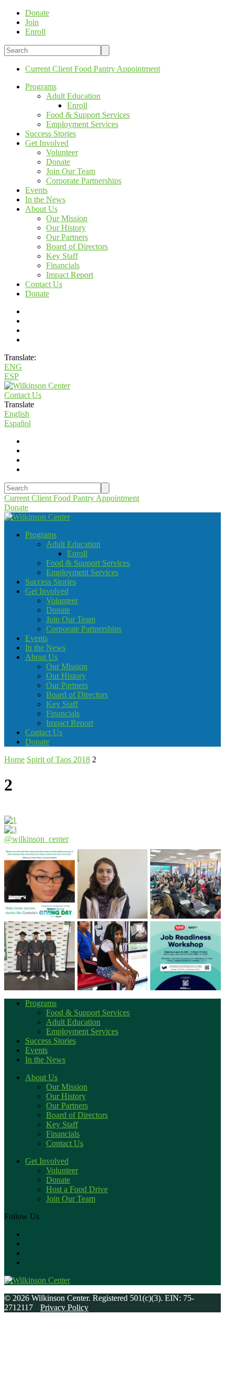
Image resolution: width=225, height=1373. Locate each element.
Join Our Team (70, 171)
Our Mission (66, 218)
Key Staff (62, 255)
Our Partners (67, 237)
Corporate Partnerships (83, 180)
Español (17, 423)
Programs (41, 86)
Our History (66, 227)
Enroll (77, 105)
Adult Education (73, 95)
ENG (13, 366)
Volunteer (62, 152)
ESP (11, 376)
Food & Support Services (88, 114)
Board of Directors (77, 246)
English (16, 413)
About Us (41, 208)
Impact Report (69, 274)
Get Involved (47, 143)
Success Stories (50, 133)
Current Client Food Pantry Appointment (92, 68)
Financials (63, 265)
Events (36, 190)
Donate (58, 161)
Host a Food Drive (77, 1189)
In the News (45, 199)
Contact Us (43, 284)
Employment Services (82, 124)
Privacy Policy (64, 1307)
